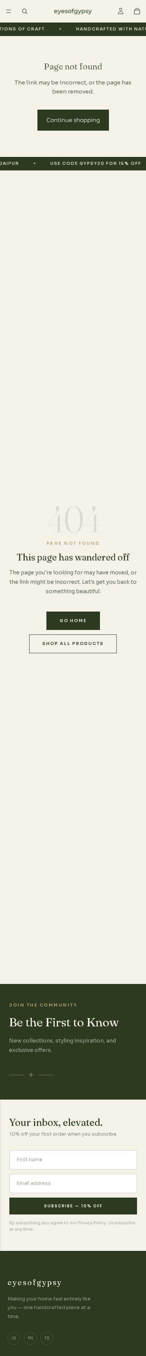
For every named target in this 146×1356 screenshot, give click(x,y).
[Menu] (8, 11)
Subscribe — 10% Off (73, 1206)
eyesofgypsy (35, 1282)
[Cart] (137, 11)
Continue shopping (73, 120)
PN (30, 1338)
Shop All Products (73, 643)
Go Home (73, 620)
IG (14, 1338)
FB (47, 1338)
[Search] (24, 11)
